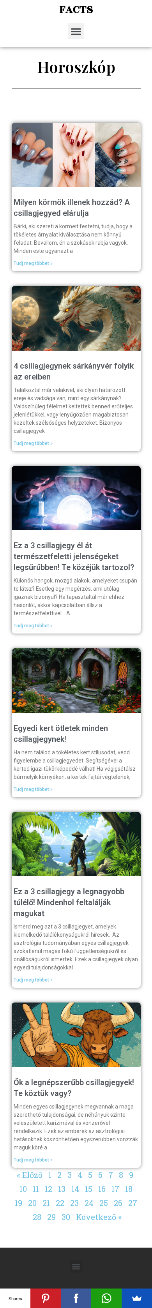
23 (74, 1203)
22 (60, 1203)
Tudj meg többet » (33, 263)
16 (102, 1189)
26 (118, 1203)
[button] (76, 31)
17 (115, 1189)
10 (23, 1189)
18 (129, 1189)
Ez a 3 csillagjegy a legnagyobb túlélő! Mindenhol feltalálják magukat (69, 902)
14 (75, 1189)
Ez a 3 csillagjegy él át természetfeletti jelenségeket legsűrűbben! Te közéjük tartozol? (74, 556)
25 (103, 1203)
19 (18, 1203)
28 (37, 1217)
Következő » (99, 1217)
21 (46, 1203)
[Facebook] (76, 1298)
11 (36, 1189)
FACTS (76, 10)
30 (66, 1217)
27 (132, 1203)
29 (51, 1217)
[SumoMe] (137, 1298)
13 (61, 1189)
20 (32, 1203)
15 (88, 1189)
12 (48, 1189)
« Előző (29, 1175)
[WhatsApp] (106, 1298)
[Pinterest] (45, 1298)
